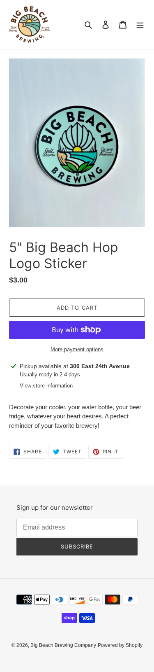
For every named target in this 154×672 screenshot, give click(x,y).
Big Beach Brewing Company (63, 645)
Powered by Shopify (120, 645)
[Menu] (140, 24)
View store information (46, 386)
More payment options (77, 349)
